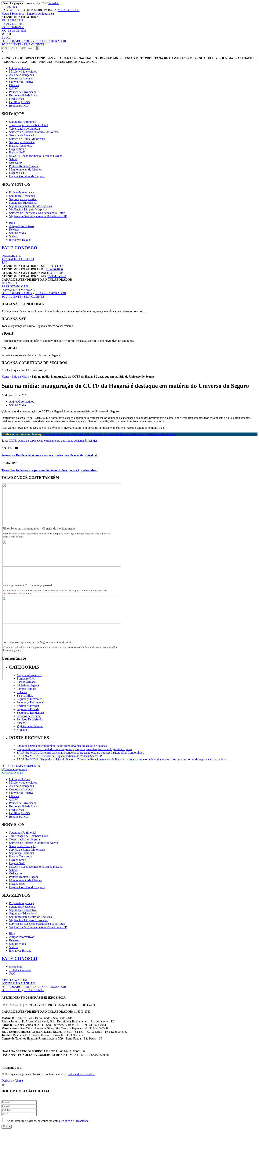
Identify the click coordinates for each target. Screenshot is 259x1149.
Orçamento (15, 966)
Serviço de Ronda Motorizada (27, 138)
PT (3, 6)
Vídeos (13, 236)
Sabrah (13, 159)
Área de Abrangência (22, 75)
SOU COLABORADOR (17, 41)
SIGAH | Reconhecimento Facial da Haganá (35, 155)
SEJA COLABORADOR (50, 41)
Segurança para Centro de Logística (30, 206)
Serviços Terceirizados (30, 719)
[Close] (3, 1085)
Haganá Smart (17, 149)
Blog (12, 222)
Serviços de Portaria (29, 716)
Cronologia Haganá (21, 78)
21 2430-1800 (12, 23)
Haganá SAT (17, 152)
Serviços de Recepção (22, 135)
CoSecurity (16, 162)
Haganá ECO (17, 172)
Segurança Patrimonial (22, 121)
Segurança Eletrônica (22, 142)
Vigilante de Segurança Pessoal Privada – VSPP (38, 216)
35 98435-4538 (14, 30)
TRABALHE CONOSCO (18, 259)
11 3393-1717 (12, 20)
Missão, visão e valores (23, 71)
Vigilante (22, 729)
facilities (92, 440)
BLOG (6, 37)
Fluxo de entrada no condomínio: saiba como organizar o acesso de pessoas (62, 745)
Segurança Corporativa (23, 199)
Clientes (14, 85)
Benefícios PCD (19, 105)
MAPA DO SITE (13, 772)
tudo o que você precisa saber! (49, 470)
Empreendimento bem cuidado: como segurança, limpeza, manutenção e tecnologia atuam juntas (74, 749)
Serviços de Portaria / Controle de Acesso (34, 132)
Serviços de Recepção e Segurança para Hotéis (37, 212)
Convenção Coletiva (21, 81)
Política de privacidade (81, 1074)
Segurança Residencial (22, 195)
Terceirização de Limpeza (24, 128)
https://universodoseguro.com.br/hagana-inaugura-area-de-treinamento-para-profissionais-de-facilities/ (110, 434)
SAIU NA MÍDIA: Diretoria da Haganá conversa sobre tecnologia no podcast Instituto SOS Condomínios (80, 752)
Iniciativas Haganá (20, 239)
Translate (53, 3)
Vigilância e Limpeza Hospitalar (28, 209)
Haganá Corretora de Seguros (27, 176)
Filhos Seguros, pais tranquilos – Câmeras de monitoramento (38, 528)
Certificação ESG (19, 102)
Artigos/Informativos (21, 226)
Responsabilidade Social (23, 95)
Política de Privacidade (22, 92)
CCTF (12, 440)
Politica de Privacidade (75, 1120)
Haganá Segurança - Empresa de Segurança (28, 13)
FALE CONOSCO (19, 247)
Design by (12, 1080)
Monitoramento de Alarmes (25, 169)
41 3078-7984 (13, 27)
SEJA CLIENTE (34, 44)
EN (15, 6)
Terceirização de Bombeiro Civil (28, 125)
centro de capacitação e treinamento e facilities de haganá (52, 440)
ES (9, 6)
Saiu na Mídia (17, 233)
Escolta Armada (26, 682)
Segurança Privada (28, 709)
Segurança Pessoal (28, 705)
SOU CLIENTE (11, 44)
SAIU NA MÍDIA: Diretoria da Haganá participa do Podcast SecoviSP (59, 756)
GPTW (13, 88)
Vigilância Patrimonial (30, 726)
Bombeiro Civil (26, 678)
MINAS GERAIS (68, 10)
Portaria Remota (26, 688)
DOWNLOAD (15, 286)
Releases (14, 229)
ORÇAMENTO (11, 255)
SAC (5, 262)
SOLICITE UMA (21, 765)
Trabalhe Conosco (20, 970)
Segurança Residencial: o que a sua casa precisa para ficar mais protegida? (49, 455)
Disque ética (16, 98)
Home (5, 376)
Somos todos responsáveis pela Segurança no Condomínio (37, 642)
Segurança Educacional (23, 202)
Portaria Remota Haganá (23, 166)
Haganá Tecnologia (20, 145)
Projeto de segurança (21, 192)
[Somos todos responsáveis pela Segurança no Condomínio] (61, 679)
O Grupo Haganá (19, 68)
